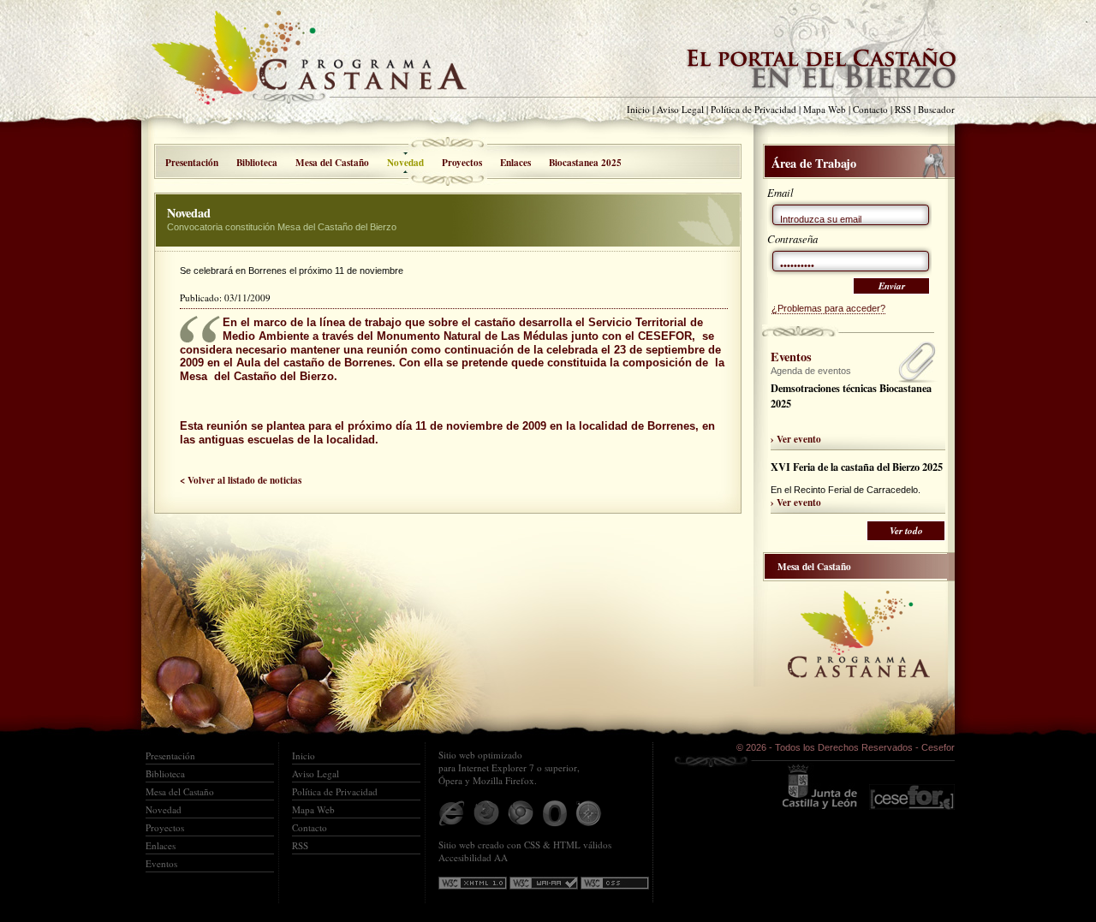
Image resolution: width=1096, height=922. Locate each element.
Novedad (164, 809)
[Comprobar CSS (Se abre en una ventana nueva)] (615, 883)
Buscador (936, 109)
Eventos (161, 863)
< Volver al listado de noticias (240, 480)
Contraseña (792, 238)
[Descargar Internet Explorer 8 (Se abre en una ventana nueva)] (452, 813)
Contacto (870, 109)
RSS (903, 109)
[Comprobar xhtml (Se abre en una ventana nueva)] (472, 883)
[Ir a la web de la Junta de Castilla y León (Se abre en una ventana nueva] (819, 786)
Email (780, 192)
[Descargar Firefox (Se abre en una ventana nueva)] (486, 813)
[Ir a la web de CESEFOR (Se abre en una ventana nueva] (912, 786)
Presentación (191, 162)
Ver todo (906, 531)
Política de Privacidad (753, 109)
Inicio (638, 109)
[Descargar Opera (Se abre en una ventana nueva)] (555, 813)
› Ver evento (796, 438)
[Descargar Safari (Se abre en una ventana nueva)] (589, 813)
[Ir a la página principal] (321, 67)
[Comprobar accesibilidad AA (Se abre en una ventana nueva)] (543, 883)
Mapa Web (824, 109)
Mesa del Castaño (332, 162)
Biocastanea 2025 (585, 162)
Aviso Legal (680, 109)
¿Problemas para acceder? (828, 308)
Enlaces (515, 162)
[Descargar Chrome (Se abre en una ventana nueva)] (520, 813)
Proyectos (462, 162)
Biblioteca (256, 162)
